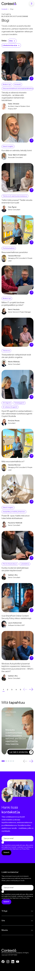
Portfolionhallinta (9, 248)
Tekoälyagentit (19, 403)
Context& (4, 9)
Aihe (11, 41)
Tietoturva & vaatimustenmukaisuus (15, 196)
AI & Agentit (7, 403)
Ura (3, 921)
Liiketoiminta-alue (10, 45)
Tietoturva (6, 350)
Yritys (4, 911)
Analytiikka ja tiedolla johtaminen (14, 511)
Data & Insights (8, 146)
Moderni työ (7, 84)
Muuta (5, 930)
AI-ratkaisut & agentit (10, 407)
